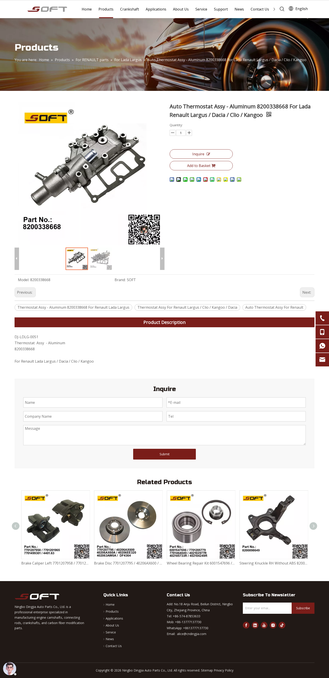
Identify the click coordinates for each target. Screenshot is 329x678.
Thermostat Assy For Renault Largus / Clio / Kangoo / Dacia (187, 307)
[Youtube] (264, 625)
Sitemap (207, 670)
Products (105, 9)
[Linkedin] (255, 625)
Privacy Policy (223, 670)
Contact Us (260, 9)
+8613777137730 (195, 628)
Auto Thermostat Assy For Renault (274, 307)
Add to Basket (198, 165)
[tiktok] (282, 625)
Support (221, 9)
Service (201, 9)
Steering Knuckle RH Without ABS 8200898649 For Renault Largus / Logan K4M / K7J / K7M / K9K (209, 563)
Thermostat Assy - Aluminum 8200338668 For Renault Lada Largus (73, 307)
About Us (181, 9)
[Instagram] (273, 625)
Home (87, 9)
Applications (156, 9)
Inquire (198, 154)
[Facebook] (246, 625)
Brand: (120, 279)
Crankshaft (129, 9)
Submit (165, 454)
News (239, 9)
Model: (23, 279)
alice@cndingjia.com (191, 634)
